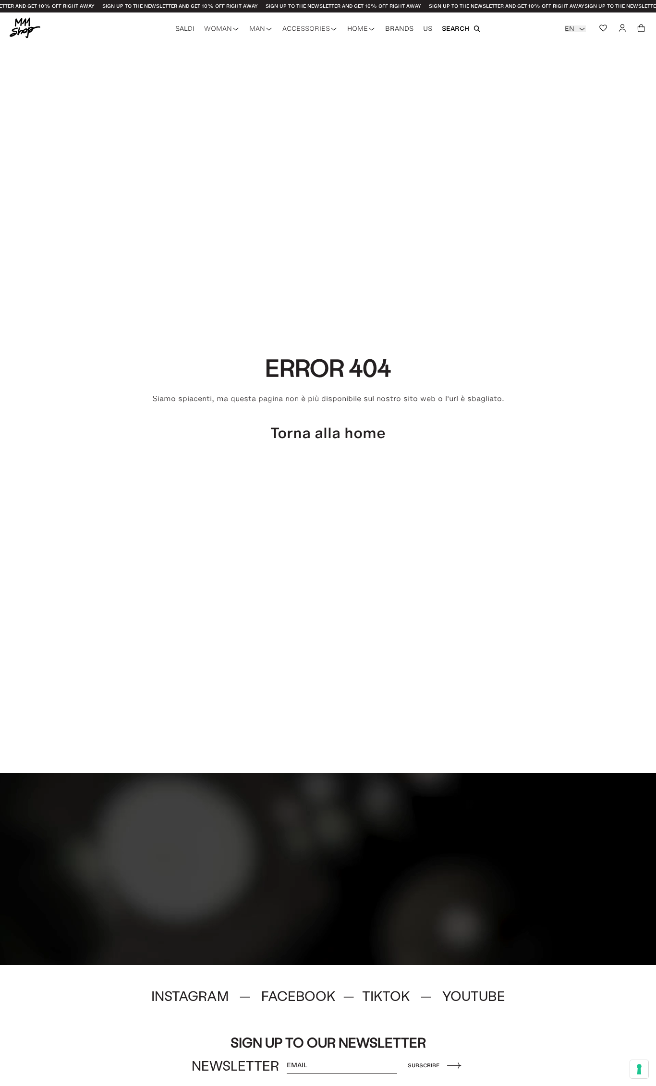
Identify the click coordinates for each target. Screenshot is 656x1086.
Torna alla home (328, 433)
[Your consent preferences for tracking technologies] (639, 1069)
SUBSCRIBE (423, 1065)
